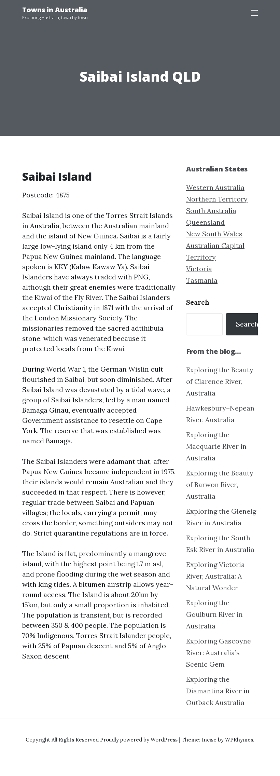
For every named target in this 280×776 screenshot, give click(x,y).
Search (197, 302)
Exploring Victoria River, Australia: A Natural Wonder (215, 576)
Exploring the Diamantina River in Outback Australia (218, 691)
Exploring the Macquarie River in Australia (216, 446)
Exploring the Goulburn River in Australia (214, 614)
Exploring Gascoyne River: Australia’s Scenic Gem (218, 652)
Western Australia (215, 187)
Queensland (205, 222)
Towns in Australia (54, 9)
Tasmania (202, 280)
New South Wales (214, 234)
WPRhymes (239, 739)
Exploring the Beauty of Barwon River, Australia (219, 484)
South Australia (211, 210)
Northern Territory (217, 199)
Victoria (199, 268)
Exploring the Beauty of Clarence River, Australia (219, 381)
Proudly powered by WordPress (139, 739)
